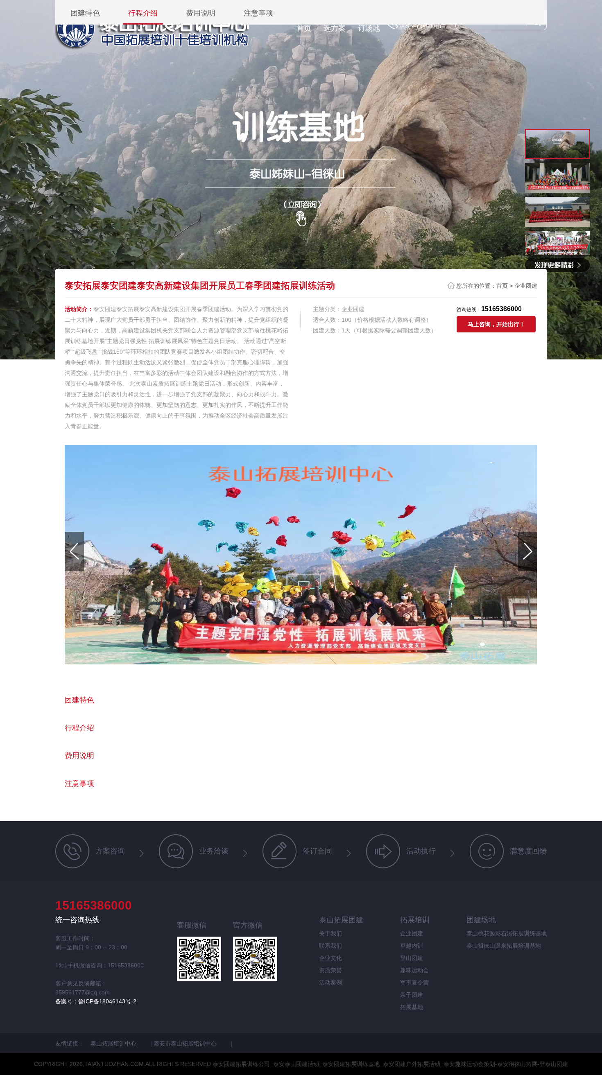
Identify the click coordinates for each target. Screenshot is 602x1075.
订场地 (369, 28)
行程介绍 (143, 13)
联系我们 (330, 945)
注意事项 (258, 13)
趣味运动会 (414, 970)
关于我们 (330, 933)
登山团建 (411, 958)
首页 (303, 28)
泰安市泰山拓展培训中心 (186, 1043)
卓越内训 (411, 945)
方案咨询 (110, 851)
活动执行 (421, 851)
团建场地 (481, 920)
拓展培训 (415, 920)
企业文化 (330, 958)
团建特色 (85, 13)
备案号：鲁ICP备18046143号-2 (95, 1001)
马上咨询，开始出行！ (496, 324)
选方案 (335, 28)
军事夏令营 (414, 982)
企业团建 (525, 285)
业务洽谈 (214, 851)
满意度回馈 (528, 851)
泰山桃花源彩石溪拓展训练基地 (506, 933)
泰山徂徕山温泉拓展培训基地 (503, 945)
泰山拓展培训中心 (114, 1043)
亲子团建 (411, 994)
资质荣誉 (330, 970)
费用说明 (200, 13)
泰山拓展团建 (341, 920)
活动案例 (330, 982)
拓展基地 (411, 1007)
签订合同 (317, 851)
